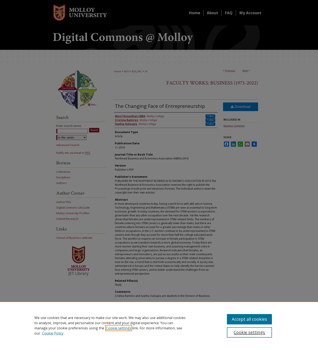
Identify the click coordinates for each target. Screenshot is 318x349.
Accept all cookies (249, 319)
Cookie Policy (52, 333)
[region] (159, 325)
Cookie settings (118, 328)
